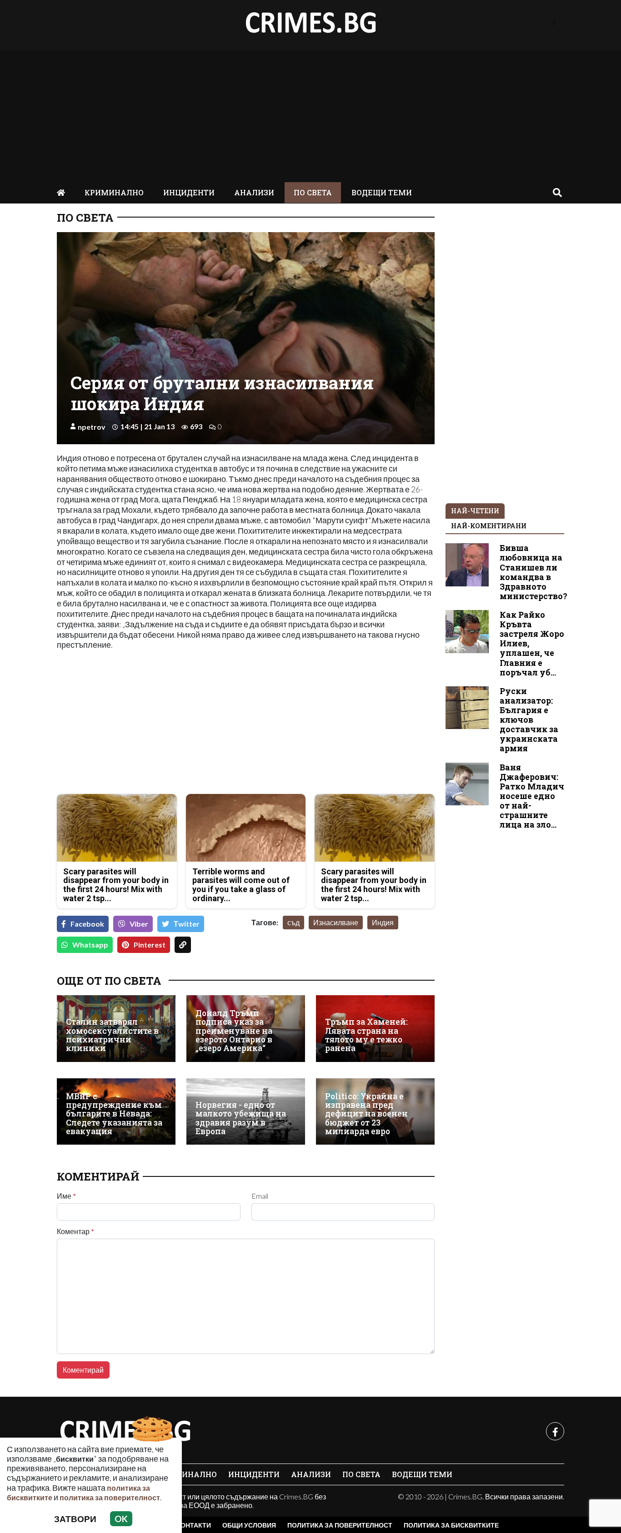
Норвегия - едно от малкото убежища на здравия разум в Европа (240, 1118)
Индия (383, 922)
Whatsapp (90, 944)
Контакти (193, 1525)
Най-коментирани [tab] (488, 525)
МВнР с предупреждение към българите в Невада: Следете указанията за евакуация (114, 1114)
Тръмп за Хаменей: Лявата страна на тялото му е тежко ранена (366, 1034)
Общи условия (249, 1525)
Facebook (87, 923)
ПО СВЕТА (313, 192)
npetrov (91, 426)
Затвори (75, 1518)
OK (121, 1518)
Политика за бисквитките (451, 1525)
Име (66, 1196)
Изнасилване (335, 922)
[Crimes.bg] (125, 1431)
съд (293, 922)
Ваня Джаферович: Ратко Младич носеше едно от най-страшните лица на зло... (532, 796)
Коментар (75, 1231)
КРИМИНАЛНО (114, 192)
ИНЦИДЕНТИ (189, 192)
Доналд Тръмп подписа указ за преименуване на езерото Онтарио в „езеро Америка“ (233, 1031)
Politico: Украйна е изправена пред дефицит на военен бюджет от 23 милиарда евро (366, 1114)
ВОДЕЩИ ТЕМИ (381, 192)
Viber (139, 923)
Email (259, 1196)
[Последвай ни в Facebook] (554, 23)
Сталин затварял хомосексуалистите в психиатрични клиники (112, 1034)
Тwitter (187, 923)
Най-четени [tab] (475, 510)
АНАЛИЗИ (254, 192)
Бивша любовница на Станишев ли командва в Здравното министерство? (533, 572)
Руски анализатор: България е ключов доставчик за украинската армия (529, 720)
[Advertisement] (310, 114)
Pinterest (149, 944)
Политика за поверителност (339, 1525)
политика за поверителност (110, 1497)
